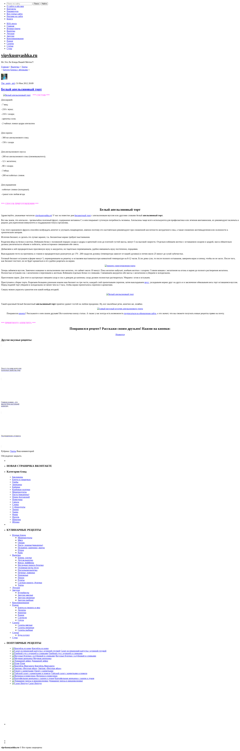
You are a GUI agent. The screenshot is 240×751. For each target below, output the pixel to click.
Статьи (10, 46)
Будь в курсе (24, 635)
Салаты (10, 43)
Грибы (15, 482)
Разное (10, 41)
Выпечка (11, 31)
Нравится (120, 334)
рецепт (22, 313)
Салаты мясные (25, 625)
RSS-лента (12, 23)
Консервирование (15, 38)
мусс (146, 282)
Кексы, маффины (26, 562)
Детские (10, 33)
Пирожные (23, 575)
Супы (9, 48)
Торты (25, 67)
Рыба (20, 552)
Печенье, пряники (26, 572)
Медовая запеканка (42, 658)
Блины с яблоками (19, 70)
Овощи (21, 542)
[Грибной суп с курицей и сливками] (30, 653)
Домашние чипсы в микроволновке (66, 681)
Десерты (22, 610)
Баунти (6, 70)
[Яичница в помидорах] (24, 676)
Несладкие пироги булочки (31, 565)
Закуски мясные (25, 595)
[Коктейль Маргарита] (23, 666)
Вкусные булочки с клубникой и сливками (76, 656)
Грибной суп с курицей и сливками (65, 653)
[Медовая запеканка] (22, 658)
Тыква (15, 512)
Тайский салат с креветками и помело (69, 673)
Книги (10, 19)
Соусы (21, 620)
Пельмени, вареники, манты (31, 547)
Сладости (22, 617)
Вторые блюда (13, 28)
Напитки (22, 612)
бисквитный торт (82, 215)
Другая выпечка (25, 560)
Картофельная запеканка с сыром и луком (74, 678)
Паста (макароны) (20, 494)
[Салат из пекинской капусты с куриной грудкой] (36, 651)
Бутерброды (23, 592)
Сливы (15, 504)
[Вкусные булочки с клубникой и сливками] (33, 656)
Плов (22, 663)
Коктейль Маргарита (44, 666)
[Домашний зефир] (21, 661)
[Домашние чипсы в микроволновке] (30, 681)
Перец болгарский (21, 497)
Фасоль (15, 517)
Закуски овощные (26, 597)
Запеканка (17, 484)
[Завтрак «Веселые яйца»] (25, 668)
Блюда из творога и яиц (29, 607)
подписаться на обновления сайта (140, 313)
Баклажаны (17, 477)
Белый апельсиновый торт (21, 89)
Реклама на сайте (15, 16)
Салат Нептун (35, 683)
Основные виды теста (28, 567)
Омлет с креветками (43, 671)
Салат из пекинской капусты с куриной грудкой (83, 651)
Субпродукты (18, 507)
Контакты (11, 9)
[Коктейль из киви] (21, 648)
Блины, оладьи (25, 557)
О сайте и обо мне (15, 6)
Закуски (10, 36)
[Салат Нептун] (20, 683)
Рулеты (21, 580)
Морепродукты (19, 492)
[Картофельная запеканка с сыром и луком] (33, 678)
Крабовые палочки (21, 489)
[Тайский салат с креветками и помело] (31, 673)
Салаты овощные (26, 627)
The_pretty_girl (8, 83)
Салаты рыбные (25, 630)
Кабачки (16, 487)
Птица (21, 550)
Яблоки (15, 522)
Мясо (20, 540)
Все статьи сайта (14, 14)
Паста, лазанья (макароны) (30, 545)
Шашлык (16, 519)
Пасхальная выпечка (27, 570)
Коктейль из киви (40, 648)
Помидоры (17, 499)
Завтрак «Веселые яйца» (49, 668)
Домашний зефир (40, 661)
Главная (10, 26)
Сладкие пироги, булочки (30, 582)
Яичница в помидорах (47, 676)
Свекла (15, 502)
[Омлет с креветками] (23, 671)
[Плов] (15, 663)
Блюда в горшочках (21, 479)
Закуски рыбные (25, 600)
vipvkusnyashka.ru (19, 55)
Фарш (15, 514)
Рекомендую (12, 11)
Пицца (21, 577)
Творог (15, 509)
